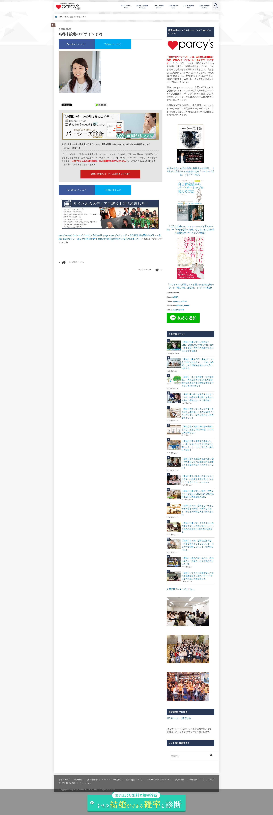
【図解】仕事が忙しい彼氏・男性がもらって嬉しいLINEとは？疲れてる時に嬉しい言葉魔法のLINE (198, 494)
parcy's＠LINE (178, 310)
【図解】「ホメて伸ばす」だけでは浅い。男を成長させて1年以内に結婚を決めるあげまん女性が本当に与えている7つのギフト (197, 381)
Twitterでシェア (113, 44)
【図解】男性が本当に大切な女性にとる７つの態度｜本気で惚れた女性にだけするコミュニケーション (197, 479)
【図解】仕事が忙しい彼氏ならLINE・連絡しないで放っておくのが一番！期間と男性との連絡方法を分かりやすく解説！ (198, 346)
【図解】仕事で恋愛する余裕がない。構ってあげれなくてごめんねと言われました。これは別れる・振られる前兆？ (197, 445)
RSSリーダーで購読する (179, 718)
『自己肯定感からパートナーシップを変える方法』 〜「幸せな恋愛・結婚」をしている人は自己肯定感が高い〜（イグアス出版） (190, 229)
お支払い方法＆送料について (159, 780)
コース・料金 (158, 6)
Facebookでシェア (77, 44)
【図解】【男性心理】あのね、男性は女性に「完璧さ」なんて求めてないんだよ (197, 561)
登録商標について (196, 780)
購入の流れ (180, 780)
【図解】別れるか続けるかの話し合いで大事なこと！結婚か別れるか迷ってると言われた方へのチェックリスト (197, 463)
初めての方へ (126, 6)
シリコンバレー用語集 (111, 780)
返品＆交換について (133, 780)
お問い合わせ (204, 6)
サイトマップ (64, 780)
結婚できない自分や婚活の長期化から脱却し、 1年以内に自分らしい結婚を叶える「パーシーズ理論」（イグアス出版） (190, 171)
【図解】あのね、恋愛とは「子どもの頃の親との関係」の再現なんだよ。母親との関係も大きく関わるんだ (197, 510)
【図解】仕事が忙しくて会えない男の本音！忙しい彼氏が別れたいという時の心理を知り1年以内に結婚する (197, 527)
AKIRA (175, 297)
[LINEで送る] (101, 105)
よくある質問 (188, 6)
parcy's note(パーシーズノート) (68, 6)
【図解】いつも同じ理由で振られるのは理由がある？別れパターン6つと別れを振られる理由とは (197, 576)
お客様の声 (173, 6)
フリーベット (85, 783)
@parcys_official (180, 301)
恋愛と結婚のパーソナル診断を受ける (109, 174)
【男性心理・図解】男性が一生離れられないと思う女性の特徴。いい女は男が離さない (197, 429)
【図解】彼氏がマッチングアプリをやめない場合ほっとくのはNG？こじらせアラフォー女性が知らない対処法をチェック (198, 413)
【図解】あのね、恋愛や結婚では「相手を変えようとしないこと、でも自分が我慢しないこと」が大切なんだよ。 (197, 545)
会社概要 (78, 780)
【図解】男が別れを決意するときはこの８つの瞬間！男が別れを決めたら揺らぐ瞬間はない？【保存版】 (197, 397)
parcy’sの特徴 (142, 6)
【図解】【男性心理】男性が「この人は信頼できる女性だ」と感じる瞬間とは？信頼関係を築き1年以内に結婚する (197, 363)
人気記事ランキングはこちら (180, 589)
